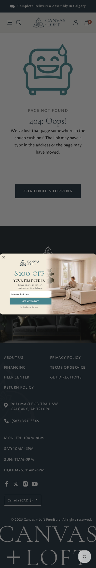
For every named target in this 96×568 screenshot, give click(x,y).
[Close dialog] (3, 257)
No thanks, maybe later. (29, 307)
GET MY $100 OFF (30, 301)
